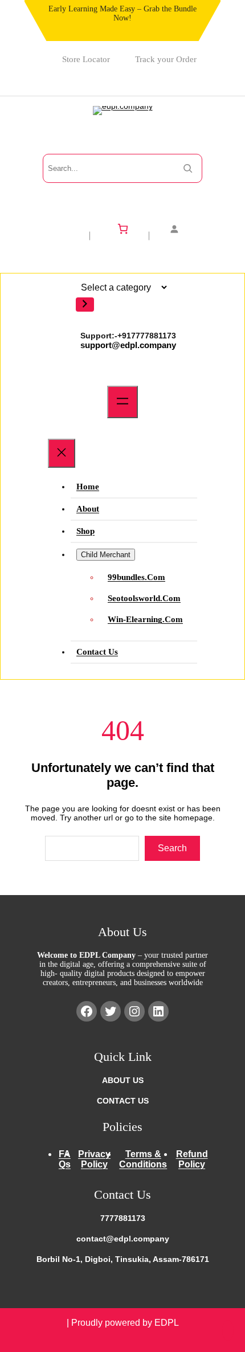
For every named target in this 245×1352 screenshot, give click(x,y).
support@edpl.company (128, 345)
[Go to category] (85, 304)
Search (172, 848)
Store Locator (86, 59)
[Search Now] (187, 168)
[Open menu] (122, 402)
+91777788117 (144, 335)
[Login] (181, 229)
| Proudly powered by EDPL (123, 1323)
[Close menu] (61, 453)
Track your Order (166, 59)
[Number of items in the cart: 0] (123, 229)
